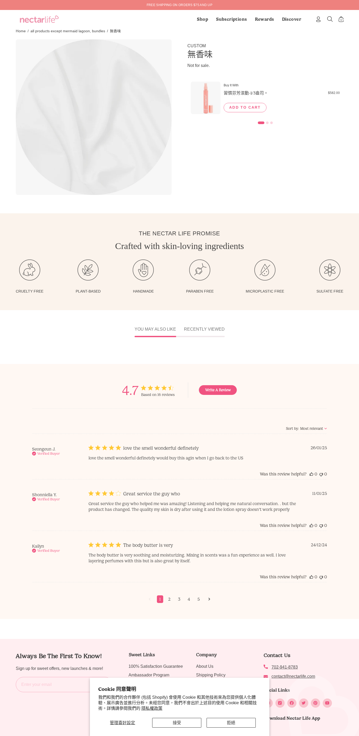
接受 (177, 723)
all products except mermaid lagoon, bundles (67, 31)
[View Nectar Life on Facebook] (291, 703)
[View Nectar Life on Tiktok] (280, 703)
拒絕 (231, 723)
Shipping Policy (210, 675)
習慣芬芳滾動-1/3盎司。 (246, 93)
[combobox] (306, 428)
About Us (204, 666)
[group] (179, 5)
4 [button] (189, 599)
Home (21, 31)
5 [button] (198, 599)
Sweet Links (142, 654)
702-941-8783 (284, 667)
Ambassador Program (149, 675)
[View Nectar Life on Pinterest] (315, 703)
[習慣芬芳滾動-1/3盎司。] (205, 98)
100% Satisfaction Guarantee (156, 666)
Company (206, 654)
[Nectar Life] (39, 19)
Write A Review (218, 390)
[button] (231, 19)
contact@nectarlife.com (293, 676)
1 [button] (160, 599)
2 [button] (169, 599)
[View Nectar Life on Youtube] (327, 703)
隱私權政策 (151, 708)
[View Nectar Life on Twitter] (303, 703)
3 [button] (179, 599)
